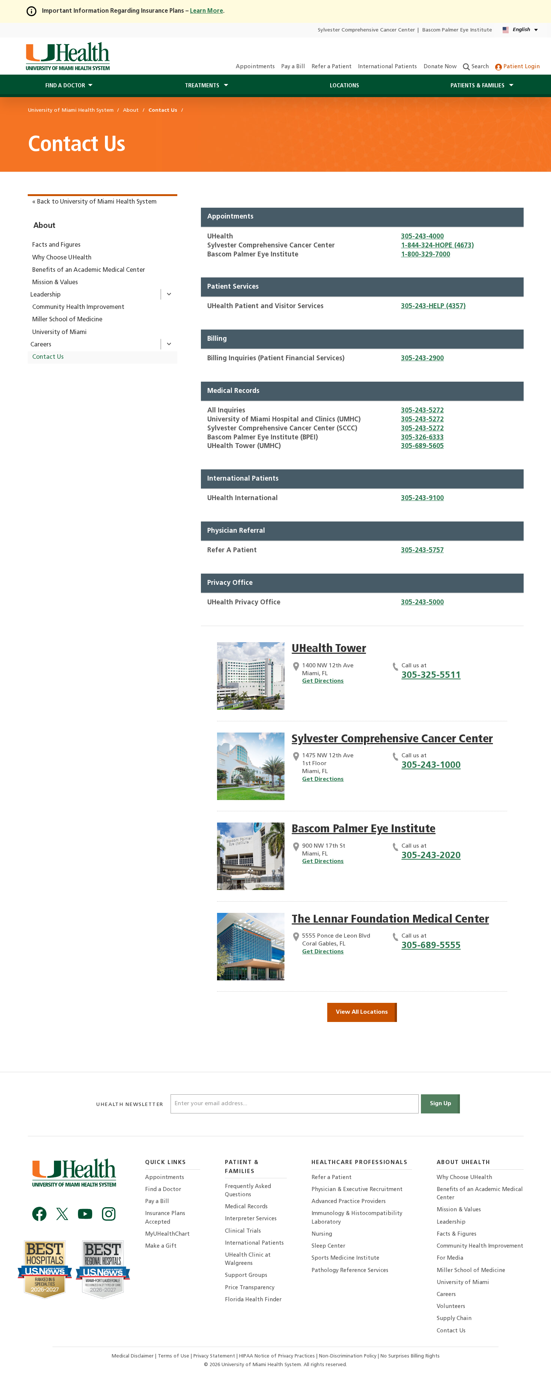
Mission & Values (55, 283)
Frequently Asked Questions (248, 1191)
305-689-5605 (422, 446)
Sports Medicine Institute (345, 1258)
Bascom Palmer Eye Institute (457, 30)
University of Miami (59, 333)
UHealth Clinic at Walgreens (248, 1259)
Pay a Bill (293, 67)
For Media (450, 1258)
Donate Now (440, 67)
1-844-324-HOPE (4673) (437, 246)
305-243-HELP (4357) (433, 306)
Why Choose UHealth (61, 258)
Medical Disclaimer (133, 1356)
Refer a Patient (331, 67)
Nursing (321, 1234)
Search (479, 67)
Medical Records (246, 1207)
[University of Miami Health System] (67, 56)
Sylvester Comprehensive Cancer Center (366, 30)
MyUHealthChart (167, 1234)
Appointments (255, 67)
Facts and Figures (56, 245)
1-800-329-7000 (425, 255)
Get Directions (323, 681)
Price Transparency (249, 1288)
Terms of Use (174, 1356)
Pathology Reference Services (349, 1271)
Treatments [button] (203, 86)
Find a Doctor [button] (65, 86)
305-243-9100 (422, 498)
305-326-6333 (422, 438)
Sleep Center (328, 1246)
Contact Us (48, 357)
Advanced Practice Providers (348, 1202)
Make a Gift (161, 1246)
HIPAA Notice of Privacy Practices (277, 1356)
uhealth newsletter (130, 1104)
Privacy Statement (215, 1356)
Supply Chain (454, 1319)
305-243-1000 (431, 765)
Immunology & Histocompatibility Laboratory (356, 1218)
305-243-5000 (422, 602)
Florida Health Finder (253, 1300)
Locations (344, 86)
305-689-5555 (431, 945)
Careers (40, 345)
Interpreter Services (251, 1219)
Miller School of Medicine (67, 320)
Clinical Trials (243, 1231)
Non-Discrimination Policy (347, 1356)
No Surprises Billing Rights (410, 1356)
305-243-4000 (422, 237)
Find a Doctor (163, 1190)
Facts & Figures (456, 1234)
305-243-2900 (422, 358)
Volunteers (451, 1307)
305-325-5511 (431, 675)
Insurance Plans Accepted (165, 1218)
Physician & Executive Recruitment (357, 1190)
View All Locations (362, 1012)
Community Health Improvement (78, 307)
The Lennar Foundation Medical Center (390, 920)
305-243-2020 (431, 855)
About (44, 226)
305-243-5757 (422, 550)
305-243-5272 (422, 411)
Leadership (45, 295)
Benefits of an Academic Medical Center (88, 270)
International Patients (387, 67)
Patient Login (521, 67)
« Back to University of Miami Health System (94, 202)
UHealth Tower (329, 649)
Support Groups (246, 1275)
